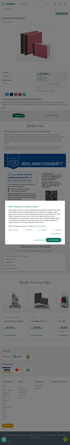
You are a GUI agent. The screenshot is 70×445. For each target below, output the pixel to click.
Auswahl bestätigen (39, 240)
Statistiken (44, 230)
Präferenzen (29, 230)
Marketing (58, 230)
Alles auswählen (53, 240)
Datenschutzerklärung (40, 226)
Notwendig (15, 230)
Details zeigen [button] (55, 233)
